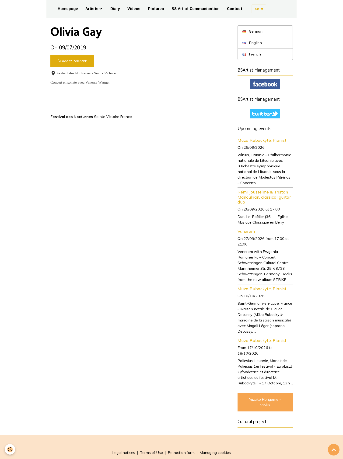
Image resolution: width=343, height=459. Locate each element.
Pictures (156, 9)
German (255, 31)
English (255, 42)
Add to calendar (74, 61)
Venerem (246, 231)
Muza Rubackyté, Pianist (262, 140)
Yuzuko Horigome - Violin (265, 402)
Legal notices (123, 452)
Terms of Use (151, 452)
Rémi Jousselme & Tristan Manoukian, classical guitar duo (264, 196)
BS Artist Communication (196, 9)
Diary (115, 9)
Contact (234, 9)
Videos (133, 9)
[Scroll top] (334, 450)
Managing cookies (215, 452)
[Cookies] (10, 449)
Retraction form (181, 452)
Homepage (68, 9)
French (254, 54)
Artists (91, 9)
